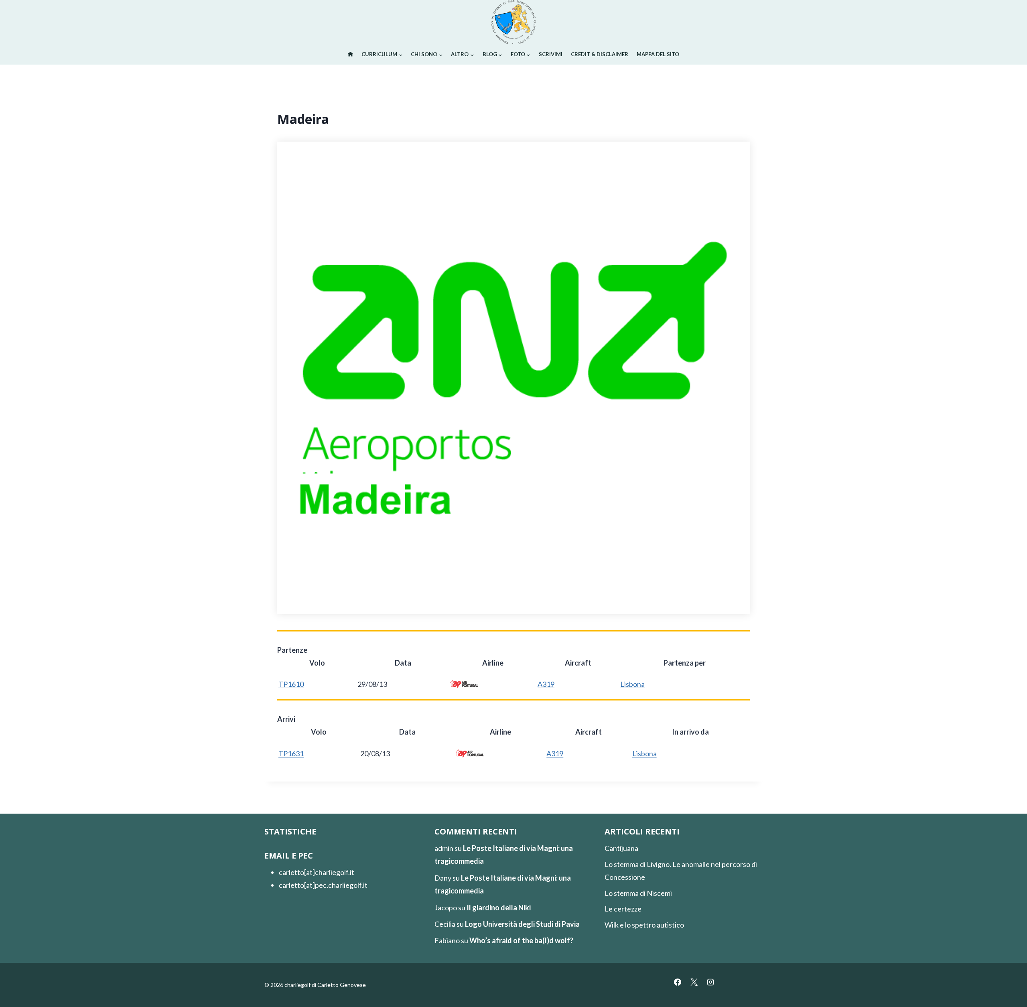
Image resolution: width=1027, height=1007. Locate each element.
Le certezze (623, 908)
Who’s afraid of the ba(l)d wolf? (521, 940)
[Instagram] (710, 982)
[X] (694, 982)
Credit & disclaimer (599, 54)
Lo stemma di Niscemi (638, 893)
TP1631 (291, 753)
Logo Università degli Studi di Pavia (522, 924)
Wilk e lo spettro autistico (644, 924)
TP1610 (291, 684)
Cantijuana (621, 848)
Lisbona (632, 684)
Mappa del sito (658, 54)
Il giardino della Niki (499, 907)
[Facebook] (677, 982)
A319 (546, 684)
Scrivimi (550, 54)
